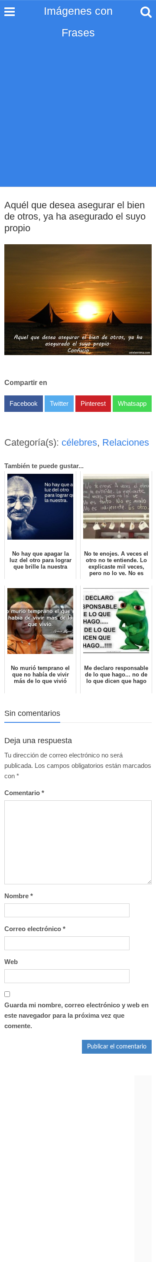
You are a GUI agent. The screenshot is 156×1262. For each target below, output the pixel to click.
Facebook (24, 403)
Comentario (24, 792)
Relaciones (125, 442)
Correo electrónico (34, 928)
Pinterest (93, 403)
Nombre (18, 896)
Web (11, 961)
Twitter (59, 403)
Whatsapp (132, 403)
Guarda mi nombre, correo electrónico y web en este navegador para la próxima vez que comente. (76, 1015)
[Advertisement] (78, 104)
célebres (79, 442)
